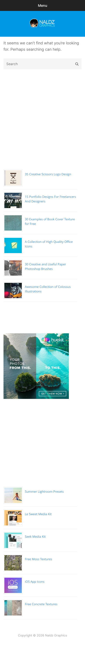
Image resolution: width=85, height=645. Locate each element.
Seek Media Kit (35, 537)
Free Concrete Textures (41, 604)
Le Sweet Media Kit (38, 514)
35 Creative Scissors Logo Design (48, 174)
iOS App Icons (34, 582)
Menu (42, 5)
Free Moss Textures (38, 559)
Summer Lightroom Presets (44, 492)
